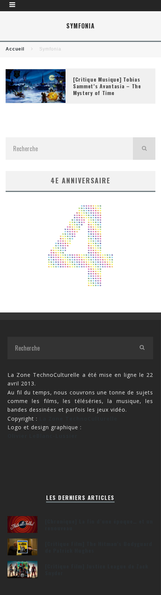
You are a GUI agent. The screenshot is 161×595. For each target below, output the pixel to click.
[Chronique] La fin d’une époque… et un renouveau (99, 524)
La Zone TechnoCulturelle (78, 418)
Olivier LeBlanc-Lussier (42, 435)
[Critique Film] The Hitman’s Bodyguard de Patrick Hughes (98, 547)
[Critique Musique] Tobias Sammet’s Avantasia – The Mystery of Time (107, 86)
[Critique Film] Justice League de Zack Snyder (96, 569)
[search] (144, 148)
